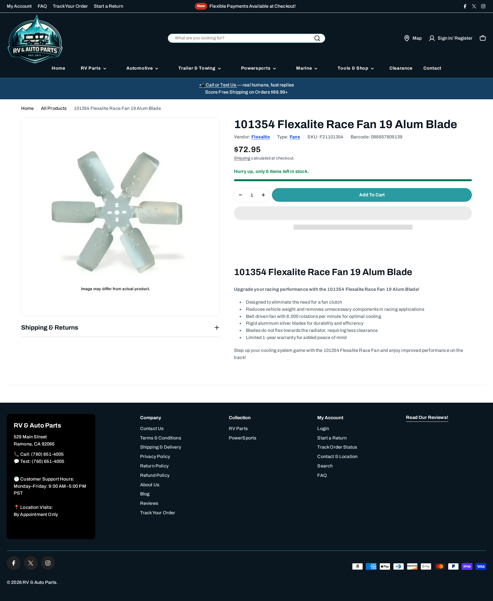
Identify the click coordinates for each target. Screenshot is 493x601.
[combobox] (246, 38)
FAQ (42, 6)
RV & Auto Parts (39, 582)
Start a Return (108, 6)
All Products (54, 108)
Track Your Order (70, 6)
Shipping (242, 158)
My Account (19, 6)
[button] (353, 213)
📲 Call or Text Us (218, 84)
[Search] (317, 38)
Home (27, 108)
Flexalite (260, 136)
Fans (295, 136)
